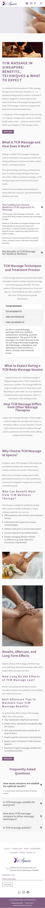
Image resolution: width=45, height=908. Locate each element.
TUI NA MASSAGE (14, 305)
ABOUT (26, 849)
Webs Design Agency (19, 905)
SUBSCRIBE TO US (8, 875)
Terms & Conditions (17, 903)
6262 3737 (32, 868)
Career (22, 852)
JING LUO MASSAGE (15, 316)
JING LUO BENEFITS (15, 322)
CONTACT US (30, 852)
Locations (14, 852)
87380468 (34, 870)
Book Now (8, 132)
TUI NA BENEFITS (14, 311)
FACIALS (7, 849)
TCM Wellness (17, 849)
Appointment (35, 849)
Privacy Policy (29, 903)
